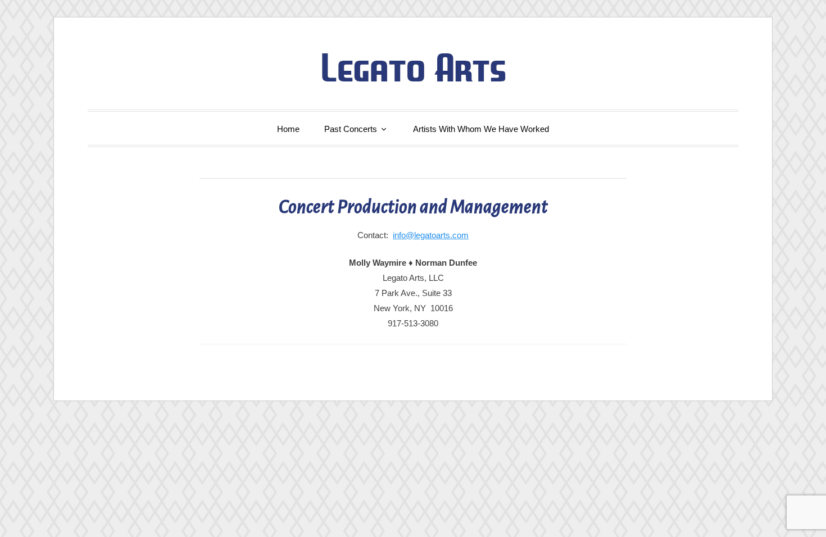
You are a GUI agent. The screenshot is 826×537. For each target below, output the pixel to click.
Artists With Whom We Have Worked (481, 129)
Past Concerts (350, 129)
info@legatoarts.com (431, 235)
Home (288, 129)
